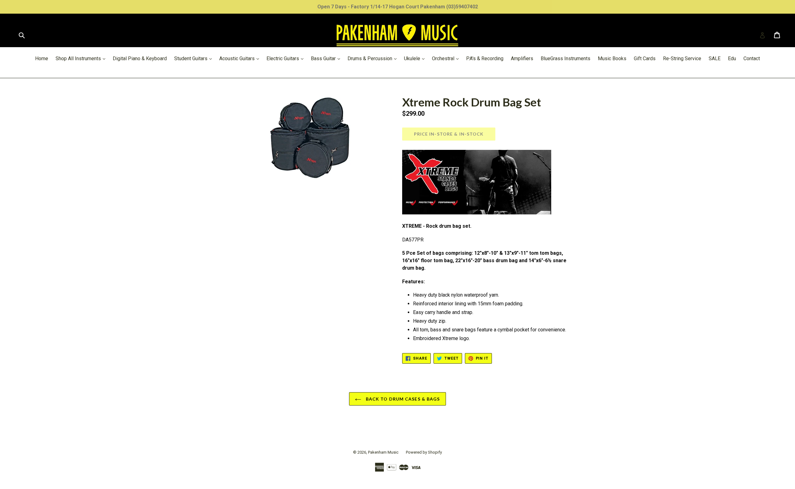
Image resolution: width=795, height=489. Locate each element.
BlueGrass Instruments (565, 58)
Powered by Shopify (424, 452)
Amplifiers (522, 58)
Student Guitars (194, 58)
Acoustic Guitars (240, 58)
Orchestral (447, 58)
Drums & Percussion (374, 58)
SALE (714, 58)
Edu (732, 58)
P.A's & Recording (484, 58)
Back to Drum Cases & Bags (402, 399)
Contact (751, 58)
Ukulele (416, 58)
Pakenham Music (383, 452)
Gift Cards (645, 58)
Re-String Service (682, 58)
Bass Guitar (327, 58)
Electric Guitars (286, 58)
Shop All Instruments (82, 58)
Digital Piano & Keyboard (140, 58)
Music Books (612, 58)
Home (41, 58)
